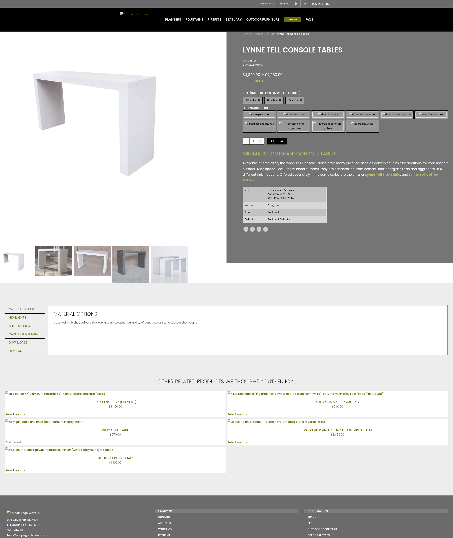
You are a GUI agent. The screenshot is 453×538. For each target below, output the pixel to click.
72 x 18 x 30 (295, 100)
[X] (252, 229)
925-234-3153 (16, 530)
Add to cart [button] (13, 442)
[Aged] (259, 114)
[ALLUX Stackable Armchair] (305, 394)
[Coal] (293, 114)
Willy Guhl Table (115, 430)
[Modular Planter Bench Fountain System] (276, 422)
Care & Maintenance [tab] (25, 334)
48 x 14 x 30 (253, 100)
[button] (327, 19)
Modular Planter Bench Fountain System (337, 430)
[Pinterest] (259, 229)
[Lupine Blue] (396, 114)
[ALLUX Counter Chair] (59, 450)
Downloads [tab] (18, 342)
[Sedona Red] (259, 126)
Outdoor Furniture (264, 34)
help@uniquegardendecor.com (28, 535)
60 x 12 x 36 (274, 100)
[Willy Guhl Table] (44, 422)
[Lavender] (362, 114)
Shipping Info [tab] (19, 325)
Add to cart (277, 141)
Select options (15, 414)
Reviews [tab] (15, 350)
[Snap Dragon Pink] (293, 126)
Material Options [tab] (22, 309)
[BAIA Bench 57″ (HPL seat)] (55, 394)
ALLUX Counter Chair (115, 458)
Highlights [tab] (17, 317)
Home (246, 34)
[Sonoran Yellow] (328, 126)
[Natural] (431, 114)
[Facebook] (246, 229)
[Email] (265, 229)
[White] (362, 126)
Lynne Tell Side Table (382, 174)
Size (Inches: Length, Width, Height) (272, 93)
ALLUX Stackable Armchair (337, 402)
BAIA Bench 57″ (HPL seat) (115, 402)
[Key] (328, 114)
